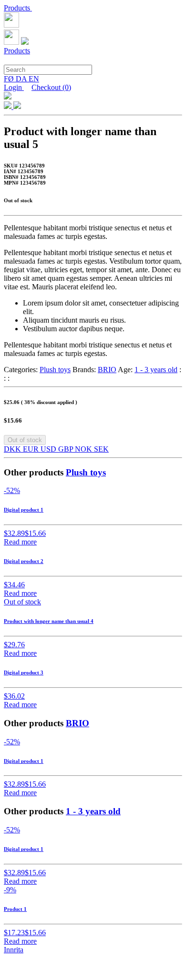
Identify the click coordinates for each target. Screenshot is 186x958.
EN (34, 79)
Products (18, 8)
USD (49, 449)
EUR (32, 449)
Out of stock (25, 440)
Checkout (51, 87)
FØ (10, 79)
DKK (13, 449)
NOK (84, 449)
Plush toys (55, 369)
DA (22, 79)
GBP (66, 449)
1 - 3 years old (155, 369)
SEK (101, 449)
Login (14, 87)
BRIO (107, 369)
